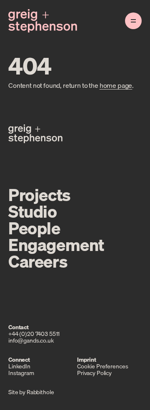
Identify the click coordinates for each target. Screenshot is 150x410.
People (34, 228)
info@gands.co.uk (31, 340)
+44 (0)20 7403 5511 (34, 333)
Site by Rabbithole (31, 392)
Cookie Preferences (102, 366)
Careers (37, 261)
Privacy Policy (94, 373)
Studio (32, 211)
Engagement (56, 244)
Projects (39, 194)
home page (116, 85)
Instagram (21, 373)
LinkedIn (19, 366)
